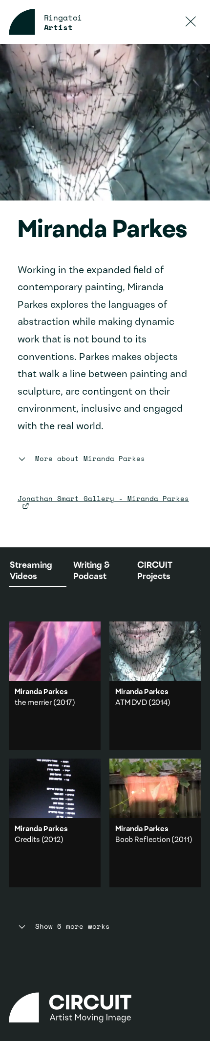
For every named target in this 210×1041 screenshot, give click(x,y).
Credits (27, 840)
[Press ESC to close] (191, 22)
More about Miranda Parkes (90, 458)
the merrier (33, 703)
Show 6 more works (72, 926)
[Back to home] (22, 22)
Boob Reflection (142, 840)
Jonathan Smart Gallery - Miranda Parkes (103, 498)
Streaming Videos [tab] (31, 571)
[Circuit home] (105, 1007)
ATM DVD (131, 703)
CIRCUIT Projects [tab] (154, 571)
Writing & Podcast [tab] (91, 571)
